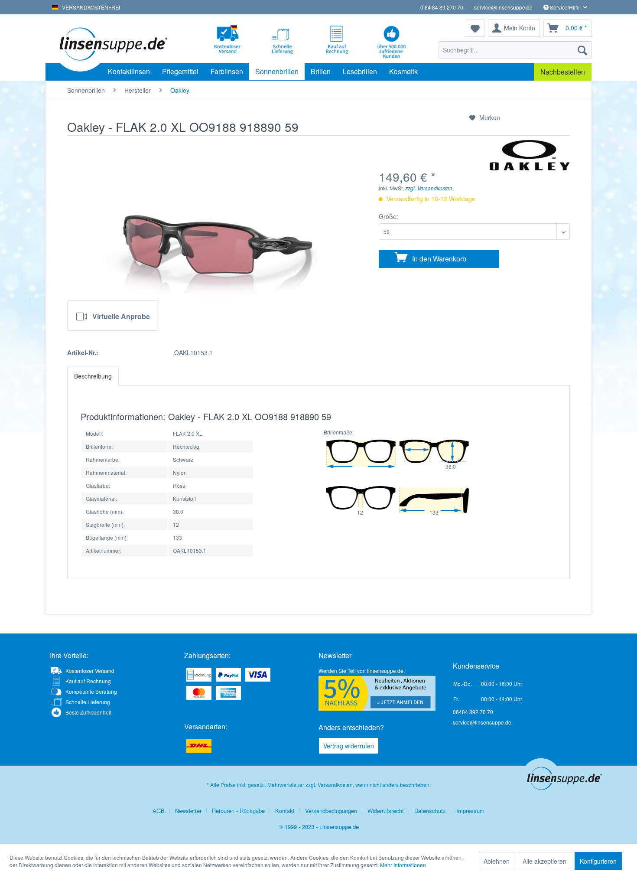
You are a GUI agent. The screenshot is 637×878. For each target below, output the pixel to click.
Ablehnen (497, 861)
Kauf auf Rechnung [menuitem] (88, 681)
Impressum (470, 810)
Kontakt (285, 810)
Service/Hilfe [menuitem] (565, 7)
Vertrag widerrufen (348, 745)
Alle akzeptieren (544, 861)
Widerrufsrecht (385, 810)
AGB (159, 810)
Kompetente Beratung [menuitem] (91, 691)
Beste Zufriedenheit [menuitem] (88, 712)
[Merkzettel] (475, 28)
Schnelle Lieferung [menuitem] (87, 701)
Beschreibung (93, 376)
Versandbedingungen (331, 810)
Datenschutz (430, 810)
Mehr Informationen (403, 864)
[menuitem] (515, 50)
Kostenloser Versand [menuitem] (89, 670)
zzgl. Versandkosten (428, 188)
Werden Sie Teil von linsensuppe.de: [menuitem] (361, 670)
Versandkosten (335, 784)
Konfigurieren (598, 861)
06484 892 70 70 (473, 711)
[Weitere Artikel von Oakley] (530, 155)
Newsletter (188, 810)
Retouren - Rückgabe (238, 810)
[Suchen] (582, 50)
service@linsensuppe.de (503, 7)
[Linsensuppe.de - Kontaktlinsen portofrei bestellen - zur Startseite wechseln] (112, 43)
